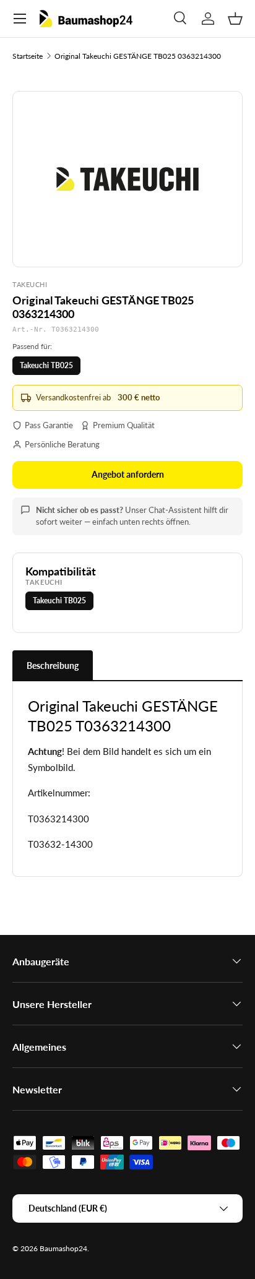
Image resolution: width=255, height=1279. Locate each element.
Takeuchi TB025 (46, 365)
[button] (235, 18)
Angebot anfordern (128, 474)
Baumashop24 (63, 1248)
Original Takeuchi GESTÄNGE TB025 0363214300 (137, 56)
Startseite (27, 56)
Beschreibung (53, 665)
